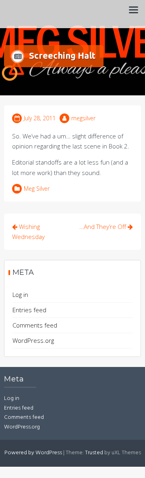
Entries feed (29, 310)
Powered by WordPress (33, 452)
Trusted (94, 452)
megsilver (83, 118)
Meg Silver (37, 188)
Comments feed (34, 325)
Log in (20, 295)
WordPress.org (33, 340)
